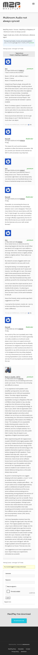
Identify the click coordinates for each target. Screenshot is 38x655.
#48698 (20, 329)
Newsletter (21, 649)
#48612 (21, 71)
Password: (8, 580)
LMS (20, 35)
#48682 (20, 242)
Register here (7, 602)
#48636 (22, 141)
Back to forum (19, 53)
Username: (8, 573)
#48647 (22, 170)
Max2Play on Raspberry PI (27, 30)
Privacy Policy (15, 651)
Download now (19, 621)
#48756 (20, 379)
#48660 (22, 199)
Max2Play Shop (12, 649)
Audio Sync (11, 35)
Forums (16, 30)
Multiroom (25, 35)
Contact (28, 649)
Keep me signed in (11, 586)
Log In (7, 597)
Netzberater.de (25, 644)
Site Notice (23, 651)
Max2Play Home (8, 30)
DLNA (17, 35)
